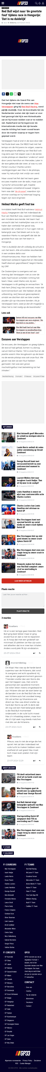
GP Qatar (8, 1039)
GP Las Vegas (9, 1035)
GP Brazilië (8, 1032)
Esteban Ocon (9, 914)
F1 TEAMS (29, 864)
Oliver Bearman (10, 918)
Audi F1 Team (30, 903)
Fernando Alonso (10, 899)
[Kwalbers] (6, 626)
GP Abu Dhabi (9, 1043)
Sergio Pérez (9, 944)
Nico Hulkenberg (10, 936)
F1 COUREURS (9, 864)
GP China (8, 961)
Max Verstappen (10, 869)
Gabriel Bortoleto (10, 940)
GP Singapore (9, 1020)
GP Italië (7, 1009)
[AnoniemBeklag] (7, 663)
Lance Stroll (9, 903)
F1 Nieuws (27, 376)
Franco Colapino (10, 910)
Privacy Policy (27, 1061)
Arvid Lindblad (9, 925)
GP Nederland (9, 1005)
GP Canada (8, 979)
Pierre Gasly (9, 906)
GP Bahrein (8, 968)
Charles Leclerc (10, 884)
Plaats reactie (23, 611)
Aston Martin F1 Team (33, 884)
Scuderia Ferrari (31, 876)
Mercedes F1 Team (32, 880)
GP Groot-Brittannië (11, 994)
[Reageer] (40, 653)
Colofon (28, 991)
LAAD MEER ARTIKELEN (23, 581)
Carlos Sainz (9, 932)
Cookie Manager (25, 1063)
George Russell (10, 891)
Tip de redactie (31, 995)
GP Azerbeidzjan (10, 1017)
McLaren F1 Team (32, 873)
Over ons (29, 987)
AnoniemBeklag (18, 663)
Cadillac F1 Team (32, 906)
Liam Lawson (9, 921)
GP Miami (8, 976)
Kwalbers (13, 626)
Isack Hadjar (9, 873)
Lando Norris (9, 876)
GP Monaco (9, 983)
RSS (16, 1063)
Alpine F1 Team (31, 888)
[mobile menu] (3, 3)
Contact (28, 1006)
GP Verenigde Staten (12, 1024)
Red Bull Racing (29, 107)
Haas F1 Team (31, 891)
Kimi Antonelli (9, 895)
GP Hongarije (9, 1002)
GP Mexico (8, 1028)
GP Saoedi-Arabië (11, 972)
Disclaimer (37, 1061)
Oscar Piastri (9, 880)
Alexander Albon (10, 929)
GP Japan (8, 964)
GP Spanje (8, 1013)
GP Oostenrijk (9, 990)
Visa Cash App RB (32, 895)
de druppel (20, 191)
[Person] (43, 3)
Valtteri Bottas (9, 947)
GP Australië (9, 957)
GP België (8, 998)
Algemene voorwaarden (13, 1061)
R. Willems (12, 23)
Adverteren (30, 999)
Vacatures (29, 1002)
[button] (36, 3)
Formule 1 (19, 376)
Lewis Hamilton (10, 888)
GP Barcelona (9, 987)
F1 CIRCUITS (9, 952)
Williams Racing (31, 899)
